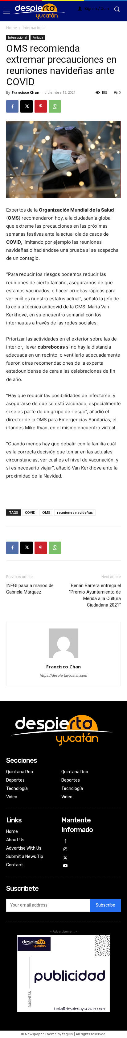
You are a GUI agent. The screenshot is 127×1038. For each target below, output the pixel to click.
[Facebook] (12, 106)
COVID (30, 512)
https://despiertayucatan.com (63, 675)
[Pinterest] (41, 106)
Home (11, 27)
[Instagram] (65, 850)
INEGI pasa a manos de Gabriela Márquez (30, 589)
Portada (37, 37)
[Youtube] (65, 866)
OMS (46, 512)
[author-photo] (63, 658)
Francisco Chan (25, 92)
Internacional (34, 27)
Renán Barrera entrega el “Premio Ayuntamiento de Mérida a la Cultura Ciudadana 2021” (95, 595)
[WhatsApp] (55, 106)
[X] (26, 106)
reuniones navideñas (75, 512)
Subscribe (105, 905)
